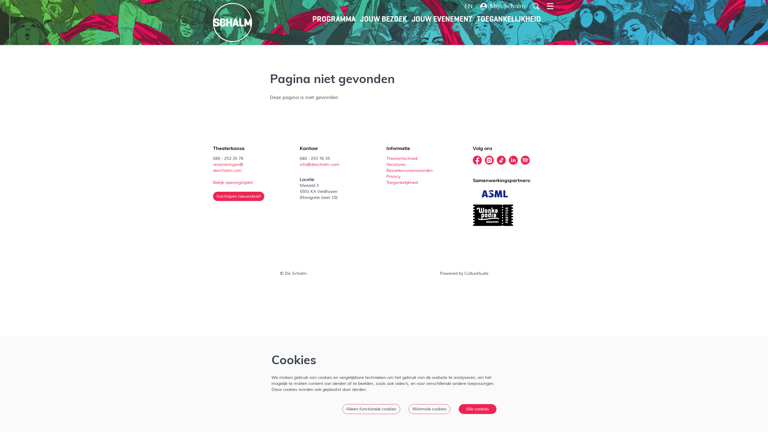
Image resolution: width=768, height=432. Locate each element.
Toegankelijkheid (402, 182)
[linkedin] (513, 160)
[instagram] (489, 160)
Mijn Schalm (507, 6)
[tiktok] (501, 160)
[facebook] (477, 160)
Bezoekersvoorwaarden (410, 170)
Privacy (393, 176)
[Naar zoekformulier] (536, 6)
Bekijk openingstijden (233, 182)
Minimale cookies (429, 409)
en (468, 6)
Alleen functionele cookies (371, 409)
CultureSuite (476, 273)
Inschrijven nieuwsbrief (239, 196)
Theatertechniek (402, 158)
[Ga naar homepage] (232, 22)
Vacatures (396, 164)
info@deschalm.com (319, 164)
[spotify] (525, 160)
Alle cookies (477, 409)
